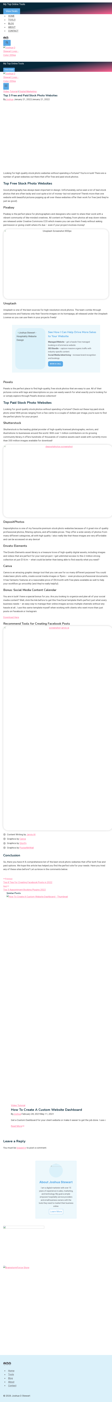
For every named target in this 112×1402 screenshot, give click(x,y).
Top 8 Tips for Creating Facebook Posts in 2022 (27, 881)
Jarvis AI (31, 834)
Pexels (8, 382)
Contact (13, 30)
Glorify (23, 843)
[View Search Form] (7, 43)
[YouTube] (4, 38)
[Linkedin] (7, 38)
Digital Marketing (28, 91)
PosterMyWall (27, 847)
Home (11, 16)
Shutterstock (12, 423)
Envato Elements (15, 546)
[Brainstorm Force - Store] (56, 1267)
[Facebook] (9, 1363)
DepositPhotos (13, 522)
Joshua (9, 99)
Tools (11, 19)
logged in (21, 1147)
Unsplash (9, 303)
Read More (17, 1126)
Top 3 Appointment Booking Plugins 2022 (24, 888)
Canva (7, 566)
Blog (11, 23)
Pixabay (8, 207)
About (12, 27)
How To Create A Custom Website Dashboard (46, 1110)
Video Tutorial (10, 91)
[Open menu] (6, 86)
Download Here (11, 617)
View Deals (12, 11)
